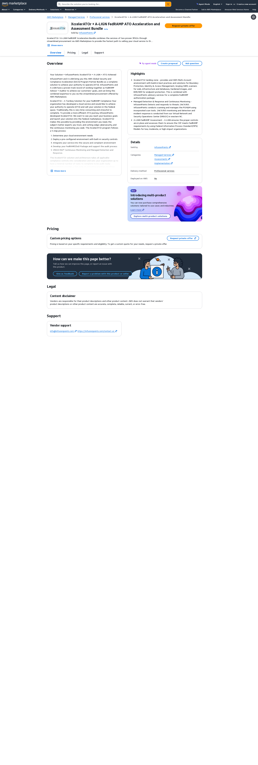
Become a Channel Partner (187, 9)
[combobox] (111, 4)
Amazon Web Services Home (237, 9)
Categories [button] (18, 9)
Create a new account (246, 4)
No (155, 178)
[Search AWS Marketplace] (168, 4)
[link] (152, 17)
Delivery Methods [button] (37, 9)
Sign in (229, 4)
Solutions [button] (54, 9)
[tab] (55, 52)
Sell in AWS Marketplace (211, 9)
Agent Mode (204, 4)
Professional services (164, 171)
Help (254, 9)
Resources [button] (69, 9)
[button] (106, 29)
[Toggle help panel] (253, 17)
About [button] (4, 9)
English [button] (216, 4)
